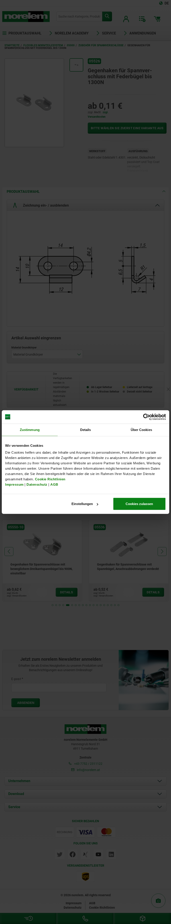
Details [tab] (85, 429)
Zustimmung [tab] (30, 429)
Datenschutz (36, 484)
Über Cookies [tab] (141, 429)
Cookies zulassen (139, 504)
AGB (54, 484)
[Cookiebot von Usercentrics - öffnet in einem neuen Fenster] (146, 416)
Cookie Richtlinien (49, 479)
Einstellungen (82, 504)
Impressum (14, 484)
